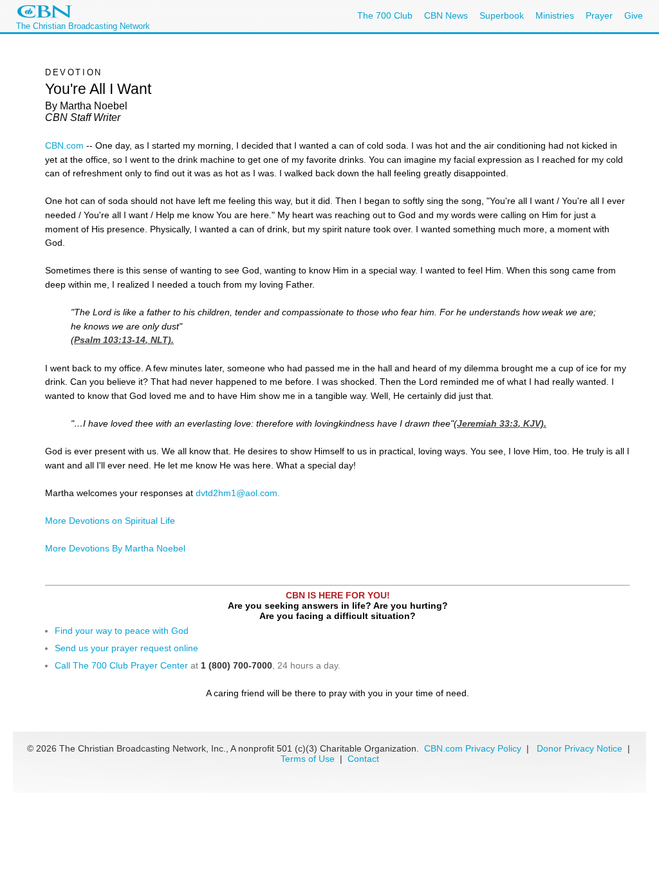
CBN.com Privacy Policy (472, 748)
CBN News (446, 15)
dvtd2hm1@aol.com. (238, 493)
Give (633, 15)
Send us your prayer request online (126, 648)
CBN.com (64, 145)
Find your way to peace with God (122, 630)
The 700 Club (385, 15)
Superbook (501, 15)
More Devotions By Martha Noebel (115, 548)
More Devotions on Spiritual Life (110, 520)
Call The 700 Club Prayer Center (121, 665)
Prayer (599, 15)
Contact (363, 759)
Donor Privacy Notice (579, 748)
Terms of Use (309, 759)
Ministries (554, 15)
